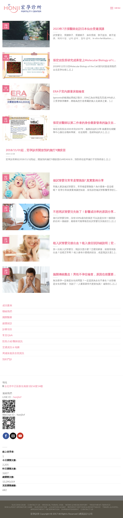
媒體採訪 (7, 323)
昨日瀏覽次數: (9, 468)
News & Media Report (76, 505)
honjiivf (17, 397)
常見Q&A (7, 335)
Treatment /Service (100, 505)
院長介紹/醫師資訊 (12, 341)
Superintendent (70, 509)
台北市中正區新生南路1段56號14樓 (23, 386)
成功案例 (7, 305)
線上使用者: (8, 451)
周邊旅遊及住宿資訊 (13, 353)
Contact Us (34, 505)
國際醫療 (7, 317)
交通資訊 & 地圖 (11, 347)
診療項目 (7, 329)
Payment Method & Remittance (84, 507)
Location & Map (57, 507)
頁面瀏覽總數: (9, 485)
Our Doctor (40, 507)
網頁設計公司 (86, 513)
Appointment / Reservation (45, 509)
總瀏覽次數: (8, 477)
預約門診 (7, 359)
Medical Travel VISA (52, 505)
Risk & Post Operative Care (19, 507)
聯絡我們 (7, 311)
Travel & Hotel (110, 507)
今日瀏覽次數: (9, 460)
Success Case (19, 505)
